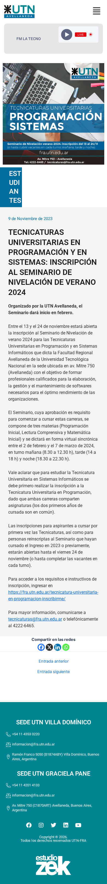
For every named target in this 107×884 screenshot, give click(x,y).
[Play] (67, 34)
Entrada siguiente (53, 672)
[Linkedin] (57, 647)
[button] (96, 11)
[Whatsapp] (65, 647)
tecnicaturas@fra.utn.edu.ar (35, 619)
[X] (49, 647)
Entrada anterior (54, 661)
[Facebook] (41, 647)
